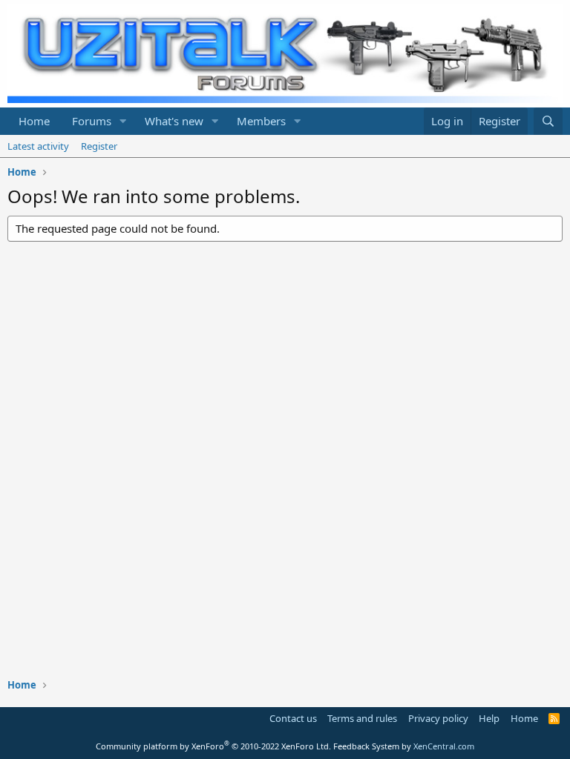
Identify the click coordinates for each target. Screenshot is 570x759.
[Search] (548, 121)
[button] (123, 121)
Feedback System (366, 746)
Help (489, 718)
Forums (91, 120)
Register (99, 146)
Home (34, 120)
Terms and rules (362, 718)
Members (261, 120)
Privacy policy (438, 718)
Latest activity (38, 146)
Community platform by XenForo (213, 746)
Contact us (293, 718)
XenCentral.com (443, 746)
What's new (174, 120)
